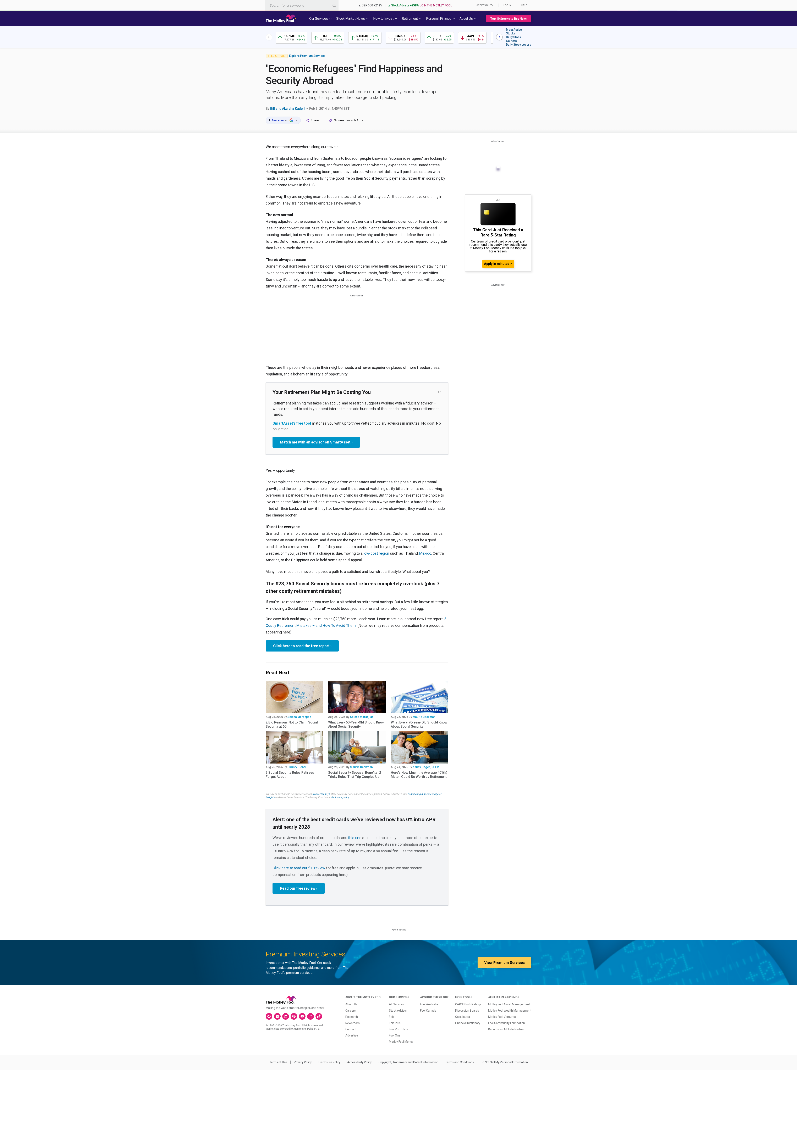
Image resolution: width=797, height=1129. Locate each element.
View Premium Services (504, 962)
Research (351, 1016)
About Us (351, 1004)
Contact (350, 1029)
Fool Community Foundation (506, 1023)
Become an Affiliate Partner (506, 1029)
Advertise (351, 1035)
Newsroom (352, 1023)
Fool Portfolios (398, 1029)
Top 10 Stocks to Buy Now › (508, 18)
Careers (350, 1010)
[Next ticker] (499, 37)
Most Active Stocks (514, 31)
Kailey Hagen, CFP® (426, 767)
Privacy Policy (303, 1062)
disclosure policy (339, 797)
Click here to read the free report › (302, 646)
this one (354, 837)
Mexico (425, 553)
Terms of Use (278, 1062)
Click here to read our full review (299, 868)
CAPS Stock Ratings (468, 1004)
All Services (396, 1004)
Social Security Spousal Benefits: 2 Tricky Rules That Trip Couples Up (354, 775)
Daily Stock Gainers (513, 39)
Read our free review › (298, 888)
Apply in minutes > (498, 264)
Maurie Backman (424, 717)
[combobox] (302, 5)
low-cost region (376, 553)
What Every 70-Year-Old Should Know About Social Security (419, 724)
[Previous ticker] (269, 37)
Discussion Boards (467, 1010)
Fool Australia (429, 1004)
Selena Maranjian (299, 717)
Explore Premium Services (307, 55)
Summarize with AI (346, 120)
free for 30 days (321, 794)
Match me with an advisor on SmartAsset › (316, 442)
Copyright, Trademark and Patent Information (408, 1062)
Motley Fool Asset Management (509, 1004)
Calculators (462, 1016)
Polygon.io (313, 1028)
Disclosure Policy (329, 1062)
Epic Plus (395, 1023)
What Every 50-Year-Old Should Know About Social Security (356, 724)
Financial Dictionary (467, 1023)
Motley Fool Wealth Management (509, 1010)
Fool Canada (428, 1010)
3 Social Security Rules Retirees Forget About (290, 775)
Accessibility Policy (359, 1062)
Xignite (297, 1028)
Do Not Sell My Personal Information (504, 1062)
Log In (507, 5)
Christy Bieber (297, 767)
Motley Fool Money (401, 1041)
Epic (391, 1016)
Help (524, 5)
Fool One (394, 1035)
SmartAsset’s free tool (292, 423)
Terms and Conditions (459, 1062)
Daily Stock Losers (518, 44)
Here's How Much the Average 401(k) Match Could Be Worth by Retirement (419, 775)
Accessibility (484, 5)
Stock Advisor (398, 1010)
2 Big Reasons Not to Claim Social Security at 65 (292, 724)
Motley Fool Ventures (502, 1016)
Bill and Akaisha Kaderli (288, 109)
